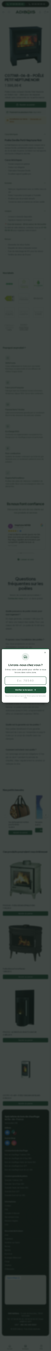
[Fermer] (45, 652)
